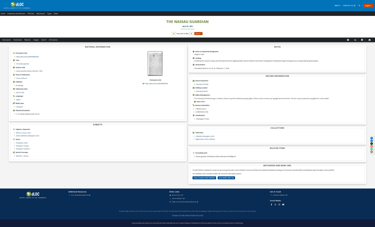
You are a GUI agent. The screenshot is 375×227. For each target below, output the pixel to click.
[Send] (369, 40)
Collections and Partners (16, 13)
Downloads (17, 40)
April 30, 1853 (20, 92)
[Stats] (355, 40)
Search (43, 40)
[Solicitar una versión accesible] (348, 40)
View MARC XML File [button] (226, 178)
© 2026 (187, 223)
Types (49, 13)
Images (36, 40)
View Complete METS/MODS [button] (204, 178)
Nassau (26, 156)
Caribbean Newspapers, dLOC (205, 136)
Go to (198, 34)
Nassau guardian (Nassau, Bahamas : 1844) (29, 71)
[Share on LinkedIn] (372, 141)
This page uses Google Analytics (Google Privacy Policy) (187, 215)
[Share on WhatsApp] (372, 149)
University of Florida (202, 84)
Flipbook (27, 40)
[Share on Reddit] (372, 146)
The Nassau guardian (22, 64)
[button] (360, 6)
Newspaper (19, 107)
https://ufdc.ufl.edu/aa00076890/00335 (27, 57)
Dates (56, 13)
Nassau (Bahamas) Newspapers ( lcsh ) (27, 136)
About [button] (337, 5)
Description (6, 40)
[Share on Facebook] (372, 138)
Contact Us (348, 5)
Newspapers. (22, 143)
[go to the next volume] (191, 33)
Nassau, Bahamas (21, 78)
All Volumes (53, 40)
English (367, 6)
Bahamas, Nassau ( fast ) (23, 133)
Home (3, 13)
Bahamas (19, 156)
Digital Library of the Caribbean (205, 139)
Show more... (201, 102)
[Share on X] (372, 143)
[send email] (372, 152)
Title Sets (30, 13)
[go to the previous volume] (174, 33)
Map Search (40, 13)
